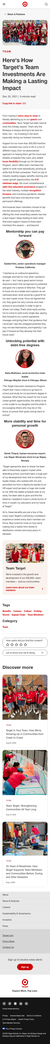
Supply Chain (18, 614)
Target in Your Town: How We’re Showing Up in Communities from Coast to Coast (24, 734)
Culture (28, 611)
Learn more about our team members (20, 589)
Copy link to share (11, 103)
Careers (17, 611)
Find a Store (8, 941)
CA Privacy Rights (9, 1019)
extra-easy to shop (28, 115)
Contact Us (8, 947)
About (5, 894)
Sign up (25, 967)
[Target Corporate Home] (25, 4)
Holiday (38, 611)
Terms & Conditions (34, 1016)
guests (34, 119)
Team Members (36, 614)
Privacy (5, 1016)
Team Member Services (11, 1023)
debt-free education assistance (18, 186)
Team (6, 51)
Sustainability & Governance (16, 913)
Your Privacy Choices (14, 1029)
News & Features (16, 14)
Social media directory (10, 1009)
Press (5, 926)
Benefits (6, 611)
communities (9, 123)
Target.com (7, 935)
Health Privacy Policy (26, 1019)
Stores (5, 614)
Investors (7, 919)
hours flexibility (10, 161)
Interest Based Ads (17, 1016)
